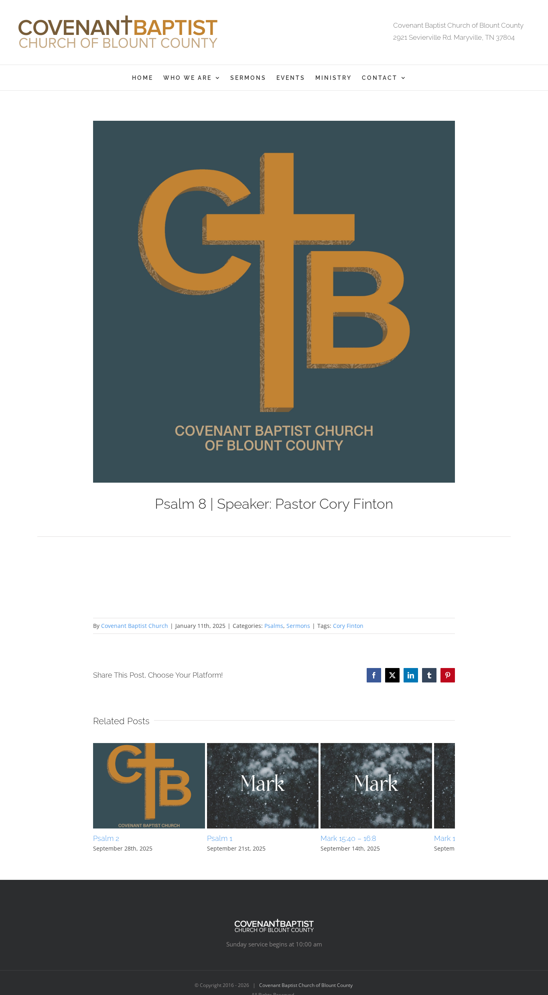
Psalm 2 (106, 844)
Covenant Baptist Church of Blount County (306, 990)
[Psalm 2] (152, 747)
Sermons (298, 625)
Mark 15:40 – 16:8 (364, 844)
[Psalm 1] (274, 747)
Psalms (273, 625)
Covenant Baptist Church (134, 625)
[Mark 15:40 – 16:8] (395, 747)
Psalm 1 (227, 844)
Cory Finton (348, 625)
